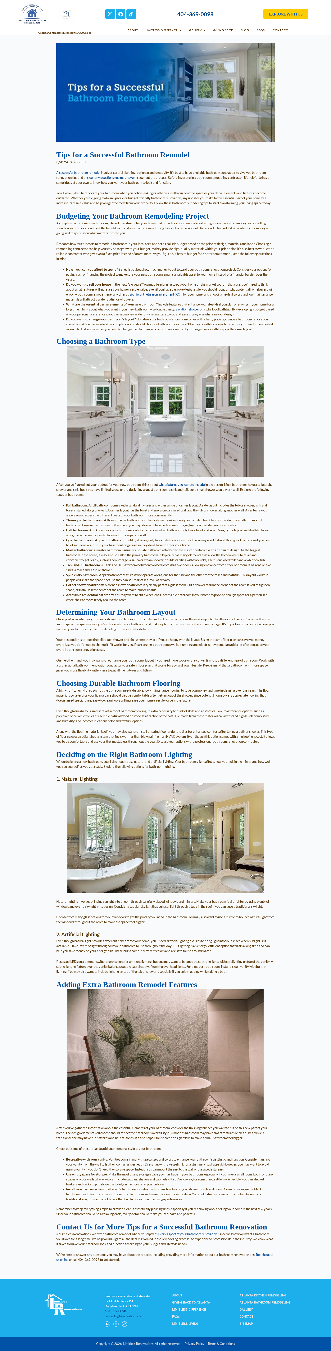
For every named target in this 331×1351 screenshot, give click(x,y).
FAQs (261, 30)
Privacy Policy (194, 1344)
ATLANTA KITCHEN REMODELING (263, 1295)
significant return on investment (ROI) (156, 294)
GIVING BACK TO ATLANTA (191, 1302)
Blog (245, 30)
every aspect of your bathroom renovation (187, 1234)
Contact (280, 30)
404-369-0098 (195, 14)
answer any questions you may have (109, 178)
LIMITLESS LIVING (185, 1324)
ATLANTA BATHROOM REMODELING (265, 1302)
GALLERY (246, 1309)
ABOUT (177, 1295)
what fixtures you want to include (182, 485)
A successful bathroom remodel (78, 173)
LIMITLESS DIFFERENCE (189, 1309)
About (132, 30)
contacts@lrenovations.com (124, 1316)
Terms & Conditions (221, 1344)
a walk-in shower (187, 309)
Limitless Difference (162, 30)
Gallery (195, 30)
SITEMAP (246, 1324)
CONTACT (246, 1316)
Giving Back (223, 30)
